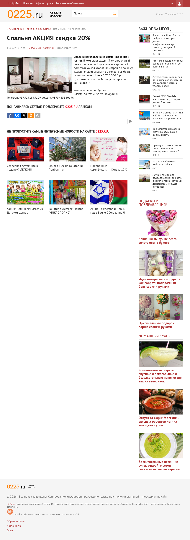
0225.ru (10, 504)
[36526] (161, 445)
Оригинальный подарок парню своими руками (156, 325)
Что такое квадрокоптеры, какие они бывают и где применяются (168, 63)
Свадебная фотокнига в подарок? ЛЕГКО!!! (22, 168)
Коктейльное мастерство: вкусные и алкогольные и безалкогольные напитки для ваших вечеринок (160, 376)
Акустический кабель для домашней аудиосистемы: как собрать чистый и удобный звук (167, 82)
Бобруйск (14, 3)
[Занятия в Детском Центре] (67, 192)
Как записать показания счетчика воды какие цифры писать (166, 132)
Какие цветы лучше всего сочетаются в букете (158, 241)
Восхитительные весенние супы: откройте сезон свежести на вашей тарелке (159, 466)
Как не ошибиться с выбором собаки (164, 163)
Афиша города (44, 3)
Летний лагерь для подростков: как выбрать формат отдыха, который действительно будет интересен (167, 181)
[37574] (161, 402)
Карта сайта (14, 526)
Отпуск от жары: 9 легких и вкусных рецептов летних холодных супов (159, 422)
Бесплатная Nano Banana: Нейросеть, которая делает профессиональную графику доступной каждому (167, 43)
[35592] (161, 223)
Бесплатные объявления (70, 3)
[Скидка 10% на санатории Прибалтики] (67, 149)
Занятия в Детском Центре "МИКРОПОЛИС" (66, 211)
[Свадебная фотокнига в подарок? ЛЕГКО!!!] (25, 149)
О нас (10, 530)
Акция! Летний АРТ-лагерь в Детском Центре (25, 211)
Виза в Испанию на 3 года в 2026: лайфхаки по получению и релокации (168, 115)
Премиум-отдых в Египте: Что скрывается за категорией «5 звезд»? (167, 148)
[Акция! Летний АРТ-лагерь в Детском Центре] (25, 192)
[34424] (161, 307)
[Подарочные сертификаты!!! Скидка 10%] (108, 149)
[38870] (161, 354)
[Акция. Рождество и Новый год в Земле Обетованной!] (108, 192)
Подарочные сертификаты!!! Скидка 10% (108, 168)
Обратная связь (16, 521)
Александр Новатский (41, 48)
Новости (28, 3)
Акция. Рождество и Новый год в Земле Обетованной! (107, 211)
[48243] (161, 263)
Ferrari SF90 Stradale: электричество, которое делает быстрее (166, 99)
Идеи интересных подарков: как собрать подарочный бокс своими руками (160, 283)
